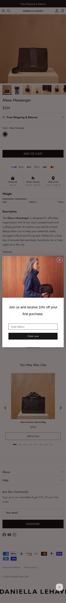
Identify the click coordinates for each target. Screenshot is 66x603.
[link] (33, 277)
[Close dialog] (59, 259)
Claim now (33, 336)
